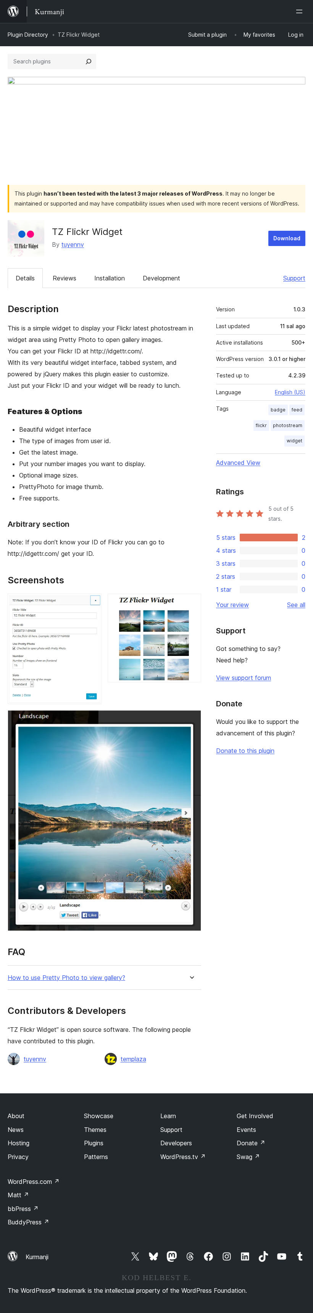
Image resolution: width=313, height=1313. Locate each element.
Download (286, 238)
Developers (176, 1143)
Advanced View (238, 462)
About (16, 1116)
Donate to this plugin (245, 750)
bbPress (23, 1209)
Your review (232, 605)
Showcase (98, 1116)
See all (296, 605)
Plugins (93, 1143)
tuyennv (72, 244)
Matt (18, 1195)
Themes (95, 1129)
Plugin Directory (28, 34)
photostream (287, 425)
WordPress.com (34, 1181)
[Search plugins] (88, 61)
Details (25, 278)
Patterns (96, 1157)
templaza (133, 1059)
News (16, 1129)
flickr (261, 425)
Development (161, 278)
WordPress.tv (183, 1157)
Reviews (64, 278)
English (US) (290, 392)
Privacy (18, 1157)
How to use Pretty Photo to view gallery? (66, 977)
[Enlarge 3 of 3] (191, 720)
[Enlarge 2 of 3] (191, 604)
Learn (168, 1116)
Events (246, 1129)
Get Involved (255, 1116)
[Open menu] (301, 11)
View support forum (243, 678)
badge (278, 410)
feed (297, 410)
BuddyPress (28, 1222)
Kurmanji (37, 1257)
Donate (251, 1143)
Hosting (18, 1143)
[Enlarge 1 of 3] (91, 604)
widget (294, 441)
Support (294, 278)
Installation (109, 278)
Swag (248, 1157)
